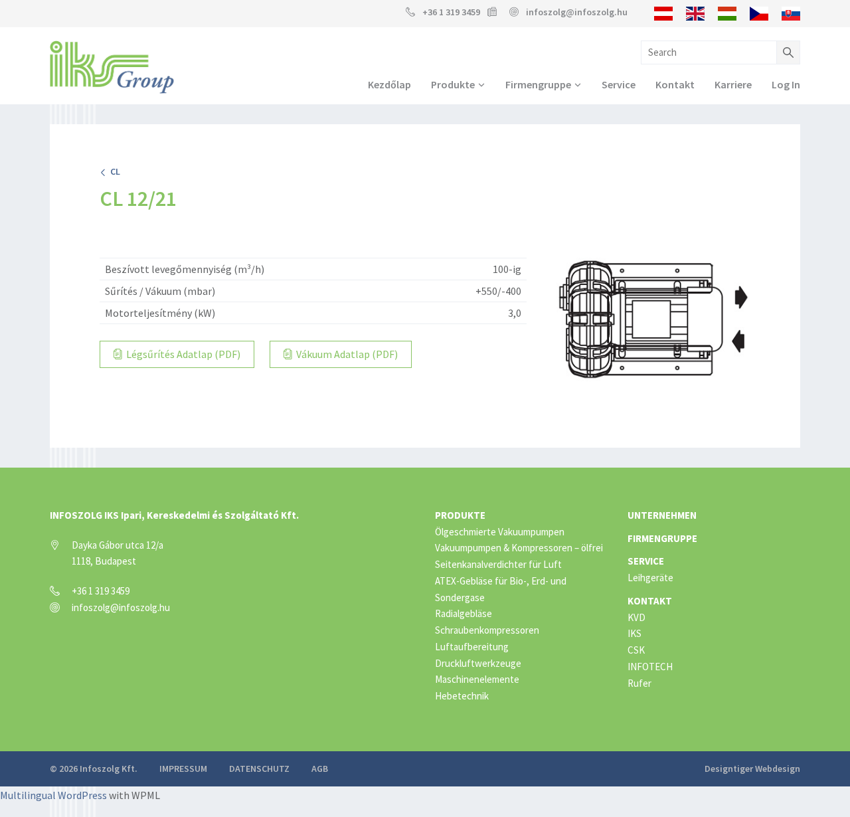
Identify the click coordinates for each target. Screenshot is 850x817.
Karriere (733, 84)
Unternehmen (662, 515)
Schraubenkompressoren (487, 630)
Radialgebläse (463, 613)
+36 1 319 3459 (451, 12)
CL (113, 171)
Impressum (183, 768)
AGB (319, 768)
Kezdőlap (389, 84)
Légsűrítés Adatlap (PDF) (182, 354)
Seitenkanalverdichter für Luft (498, 564)
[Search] (788, 52)
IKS (634, 633)
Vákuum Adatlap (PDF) (346, 354)
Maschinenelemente (477, 679)
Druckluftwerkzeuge (478, 663)
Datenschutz (259, 768)
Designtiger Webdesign (752, 768)
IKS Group (112, 67)
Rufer (639, 683)
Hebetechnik (462, 695)
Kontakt (675, 84)
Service (619, 84)
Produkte (453, 84)
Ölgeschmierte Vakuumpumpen (499, 531)
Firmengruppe (538, 84)
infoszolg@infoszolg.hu (577, 12)
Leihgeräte (650, 577)
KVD (636, 617)
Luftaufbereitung (472, 646)
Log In (786, 84)
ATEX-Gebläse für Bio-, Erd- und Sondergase (500, 589)
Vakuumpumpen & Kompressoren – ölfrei (519, 547)
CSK (636, 650)
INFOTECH (650, 666)
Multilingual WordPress (53, 795)
